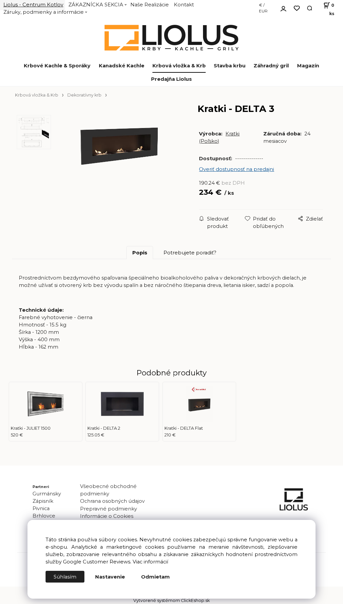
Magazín (308, 66)
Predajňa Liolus (171, 79)
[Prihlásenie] (283, 7)
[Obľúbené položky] (296, 8)
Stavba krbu (230, 66)
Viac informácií (150, 562)
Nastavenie (110, 577)
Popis (139, 253)
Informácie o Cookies (106, 516)
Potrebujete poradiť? (189, 253)
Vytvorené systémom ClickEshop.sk (171, 600)
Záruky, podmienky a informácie (43, 12)
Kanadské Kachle (121, 66)
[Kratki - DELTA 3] (119, 165)
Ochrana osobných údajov (112, 501)
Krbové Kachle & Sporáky (57, 66)
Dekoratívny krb (84, 95)
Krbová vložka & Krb (179, 66)
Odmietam (155, 577)
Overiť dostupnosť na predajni (236, 169)
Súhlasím (65, 577)
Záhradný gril (271, 66)
